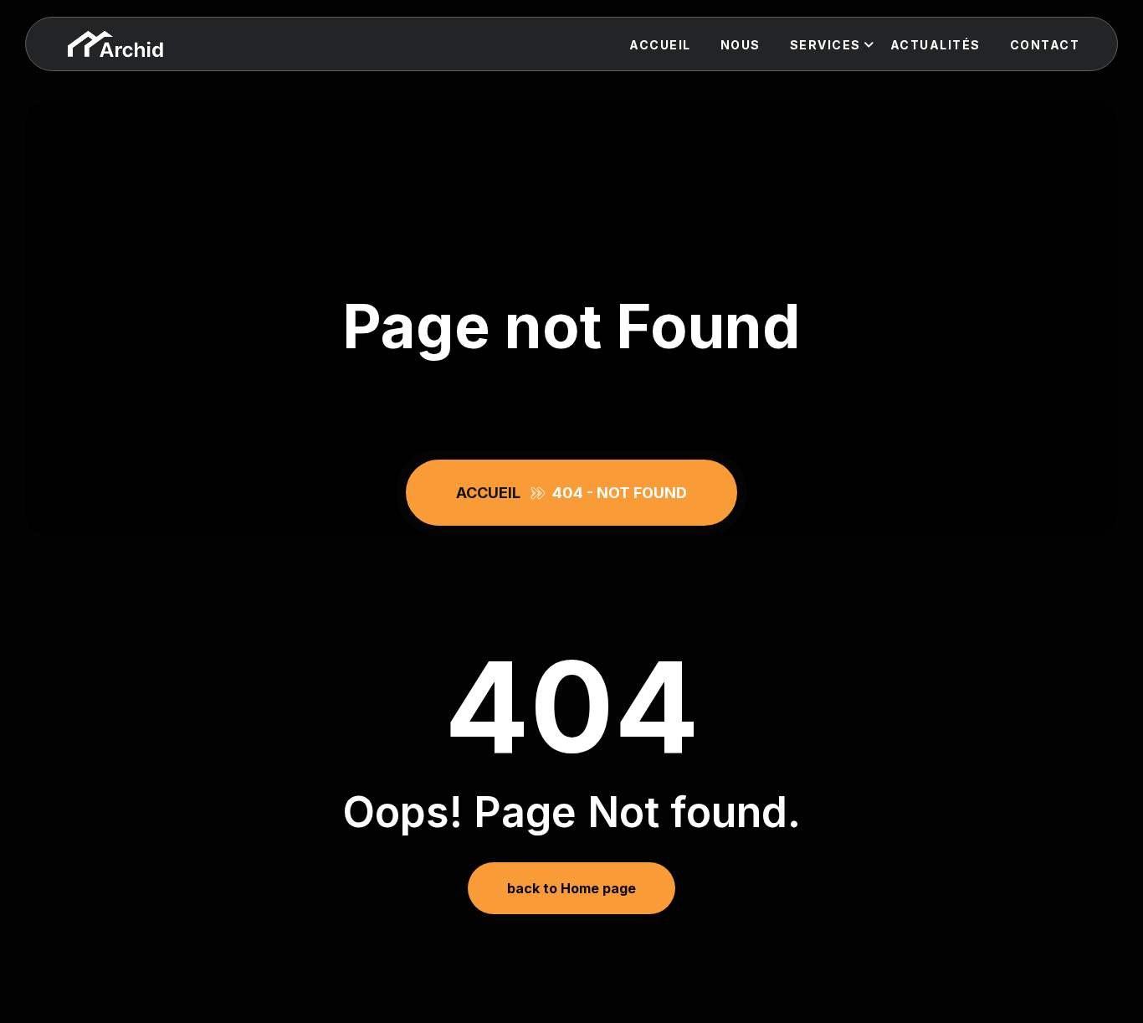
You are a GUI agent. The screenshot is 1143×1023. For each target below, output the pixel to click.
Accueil (660, 45)
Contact (1045, 45)
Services (825, 45)
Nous (740, 45)
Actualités (935, 45)
